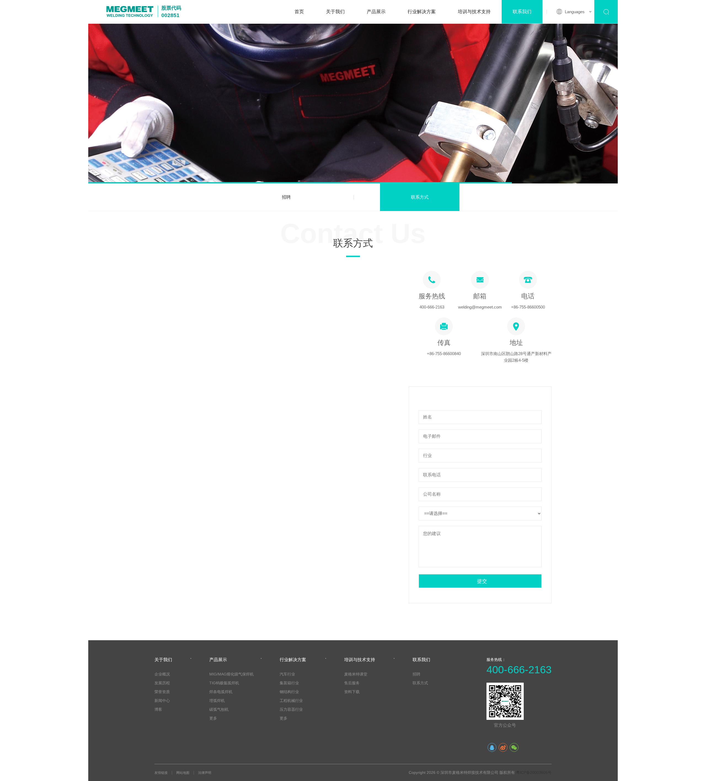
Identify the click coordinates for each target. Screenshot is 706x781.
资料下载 (352, 692)
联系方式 (420, 197)
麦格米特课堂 (355, 674)
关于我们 (335, 11)
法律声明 (204, 773)
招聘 (286, 197)
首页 (299, 11)
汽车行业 (287, 674)
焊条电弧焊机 (220, 692)
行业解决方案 (422, 11)
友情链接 (161, 773)
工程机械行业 (291, 700)
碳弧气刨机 (219, 709)
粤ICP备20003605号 (534, 772)
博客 (158, 709)
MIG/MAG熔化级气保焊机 (231, 674)
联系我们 (522, 11)
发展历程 (162, 683)
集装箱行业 (289, 683)
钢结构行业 (289, 692)
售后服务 (352, 683)
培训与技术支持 (474, 11)
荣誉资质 (162, 692)
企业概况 (162, 674)
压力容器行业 (291, 709)
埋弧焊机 (217, 700)
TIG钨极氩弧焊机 (224, 683)
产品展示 (376, 11)
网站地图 (182, 773)
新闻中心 (162, 700)
